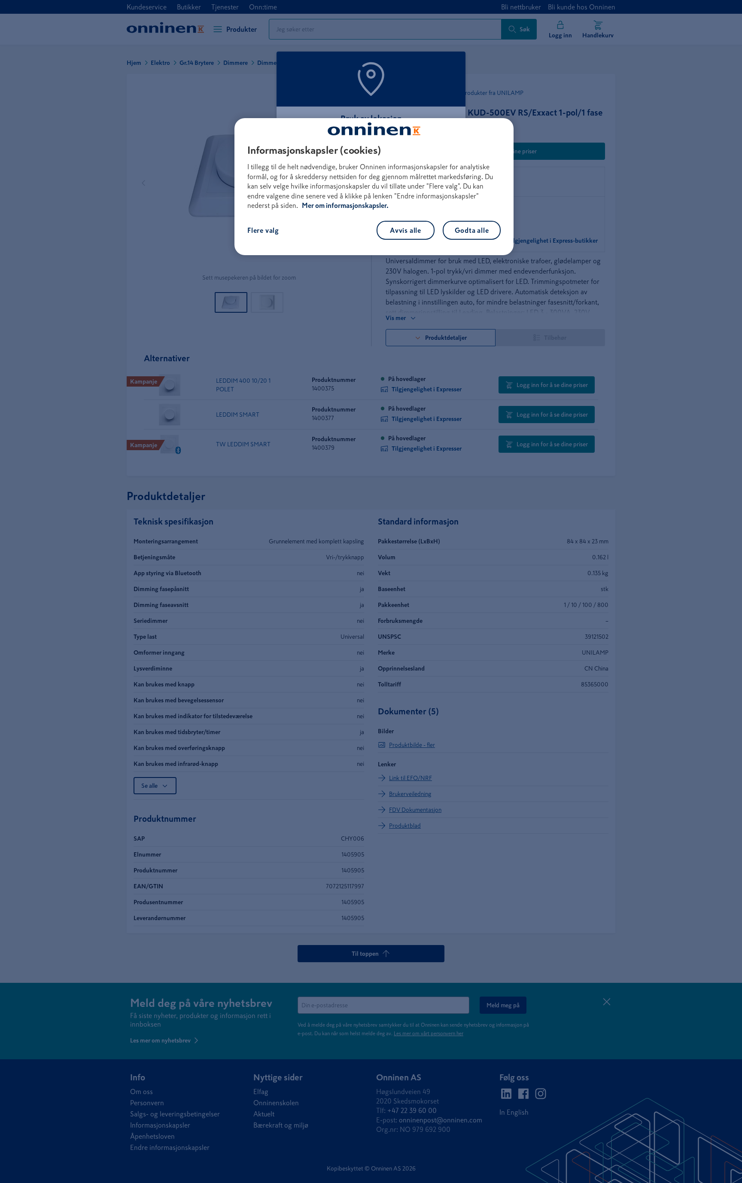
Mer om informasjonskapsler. (345, 205)
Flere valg (263, 230)
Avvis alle (405, 230)
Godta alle (472, 230)
